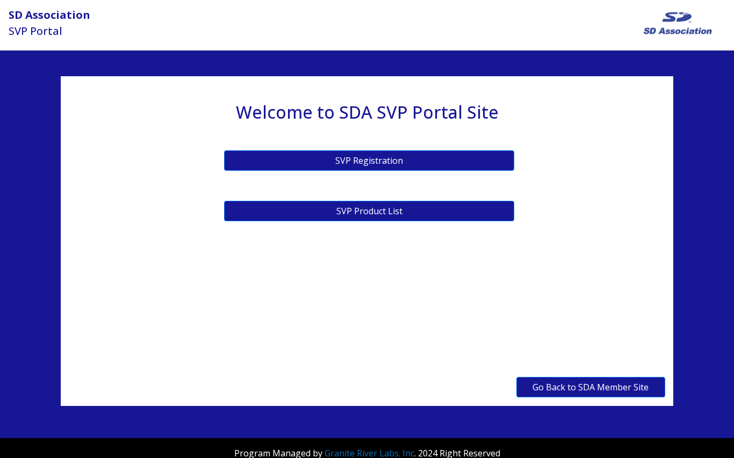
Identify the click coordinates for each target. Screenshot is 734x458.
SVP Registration (369, 160)
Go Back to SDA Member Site (590, 387)
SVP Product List (369, 211)
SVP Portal (49, 23)
